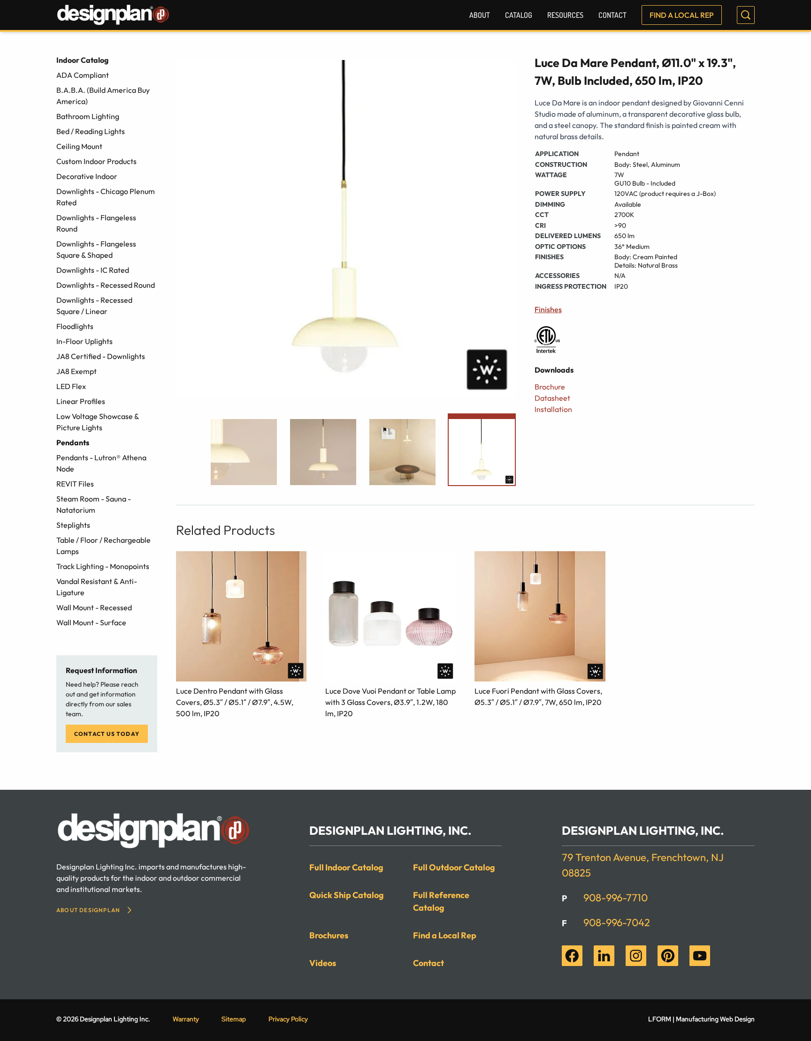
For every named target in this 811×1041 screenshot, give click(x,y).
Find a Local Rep (682, 15)
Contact (612, 15)
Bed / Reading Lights (90, 131)
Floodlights (74, 326)
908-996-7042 (616, 922)
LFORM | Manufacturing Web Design (701, 1019)
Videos (322, 963)
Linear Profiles (80, 401)
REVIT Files (75, 483)
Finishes (548, 309)
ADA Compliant (82, 75)
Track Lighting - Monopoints (102, 566)
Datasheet (552, 398)
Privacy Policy (288, 1019)
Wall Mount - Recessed (94, 607)
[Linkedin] (604, 955)
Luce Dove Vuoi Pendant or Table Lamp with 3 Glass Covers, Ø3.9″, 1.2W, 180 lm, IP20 (390, 702)
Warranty (186, 1019)
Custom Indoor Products (96, 161)
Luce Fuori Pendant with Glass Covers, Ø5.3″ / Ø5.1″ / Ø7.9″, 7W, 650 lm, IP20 (538, 696)
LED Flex (71, 386)
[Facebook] (572, 955)
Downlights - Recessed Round (105, 285)
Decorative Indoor (86, 176)
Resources (565, 15)
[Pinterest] (668, 955)
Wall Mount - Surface (91, 622)
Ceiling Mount (79, 146)
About (479, 15)
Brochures (328, 935)
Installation (553, 409)
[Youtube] (699, 955)
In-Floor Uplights (84, 341)
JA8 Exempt (76, 371)
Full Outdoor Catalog (454, 867)
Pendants (72, 442)
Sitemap (234, 1019)
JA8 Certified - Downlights (100, 356)
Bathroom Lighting (87, 116)
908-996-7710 (615, 897)
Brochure (550, 386)
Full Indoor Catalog (346, 867)
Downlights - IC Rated (92, 270)
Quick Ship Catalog (346, 895)
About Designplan (88, 910)
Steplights (73, 525)
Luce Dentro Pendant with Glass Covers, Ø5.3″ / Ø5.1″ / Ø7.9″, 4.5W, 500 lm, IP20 (234, 702)
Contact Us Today (106, 733)
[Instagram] (636, 955)
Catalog (518, 15)
